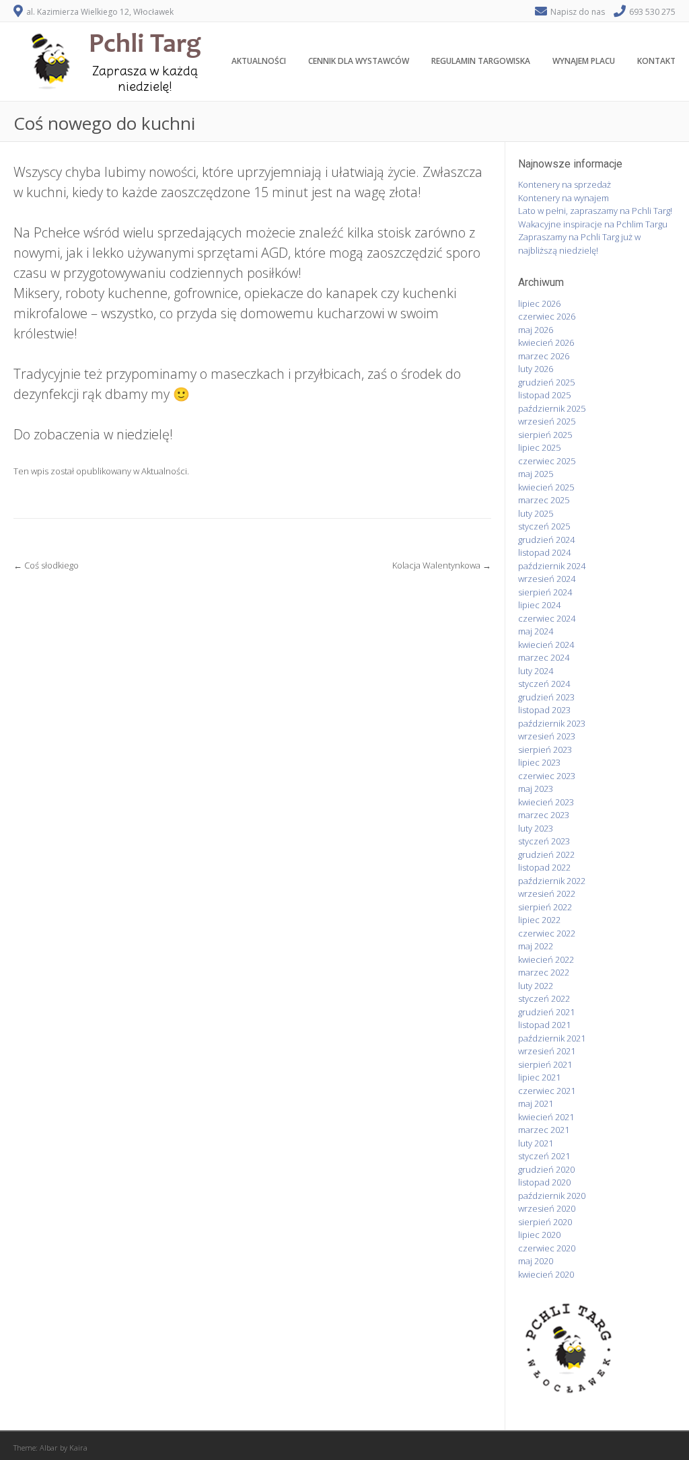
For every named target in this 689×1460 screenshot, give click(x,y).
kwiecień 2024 (546, 644)
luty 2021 (535, 1143)
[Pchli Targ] (111, 93)
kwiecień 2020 (546, 1274)
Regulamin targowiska (480, 61)
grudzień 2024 (546, 540)
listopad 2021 (544, 1025)
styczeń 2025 (544, 526)
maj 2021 (535, 1103)
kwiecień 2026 (546, 342)
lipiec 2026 (539, 303)
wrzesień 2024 (546, 579)
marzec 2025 (543, 500)
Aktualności (258, 61)
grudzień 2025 (546, 382)
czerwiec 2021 (546, 1091)
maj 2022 (535, 946)
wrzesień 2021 (546, 1051)
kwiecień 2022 (546, 959)
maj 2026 (535, 330)
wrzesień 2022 (546, 893)
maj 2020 (535, 1261)
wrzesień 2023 (546, 736)
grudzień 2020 (546, 1169)
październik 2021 (551, 1038)
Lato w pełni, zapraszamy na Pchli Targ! (595, 211)
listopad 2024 (544, 552)
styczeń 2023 (544, 841)
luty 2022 (535, 986)
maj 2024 (535, 631)
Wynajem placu (583, 61)
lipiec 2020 (539, 1235)
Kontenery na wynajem (563, 198)
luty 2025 (535, 513)
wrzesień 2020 (546, 1208)
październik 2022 (551, 881)
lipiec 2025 (539, 447)
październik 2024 (551, 566)
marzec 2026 (543, 356)
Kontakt (656, 61)
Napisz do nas (577, 11)
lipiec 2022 (539, 920)
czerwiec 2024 (546, 618)
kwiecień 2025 (546, 487)
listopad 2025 (544, 395)
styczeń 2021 (544, 1156)
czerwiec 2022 (546, 933)
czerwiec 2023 (546, 776)
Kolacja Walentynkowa (441, 565)
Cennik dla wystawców (358, 61)
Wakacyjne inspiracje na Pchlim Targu (592, 224)
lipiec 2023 (539, 762)
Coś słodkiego (46, 565)
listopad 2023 (544, 710)
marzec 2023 (543, 815)
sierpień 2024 (545, 592)
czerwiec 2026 (546, 316)
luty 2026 (535, 369)
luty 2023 (535, 828)
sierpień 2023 (545, 749)
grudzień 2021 (546, 1012)
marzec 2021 (543, 1130)
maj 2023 (535, 788)
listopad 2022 (544, 867)
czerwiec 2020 (546, 1248)
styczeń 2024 (544, 684)
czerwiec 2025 (546, 461)
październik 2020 (551, 1196)
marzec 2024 (543, 657)
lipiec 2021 (539, 1077)
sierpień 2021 (545, 1064)
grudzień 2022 (546, 854)
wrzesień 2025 (546, 421)
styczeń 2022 (544, 998)
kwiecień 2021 (546, 1117)
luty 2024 (535, 671)
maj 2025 (535, 474)
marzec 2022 (543, 972)
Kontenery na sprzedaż (564, 184)
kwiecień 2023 (546, 802)
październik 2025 (551, 408)
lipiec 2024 (539, 605)
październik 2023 (551, 723)
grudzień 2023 (546, 697)
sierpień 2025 (545, 435)
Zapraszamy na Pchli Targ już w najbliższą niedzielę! (579, 243)
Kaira (78, 1448)
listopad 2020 (544, 1182)
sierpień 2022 (545, 907)
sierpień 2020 (545, 1222)
